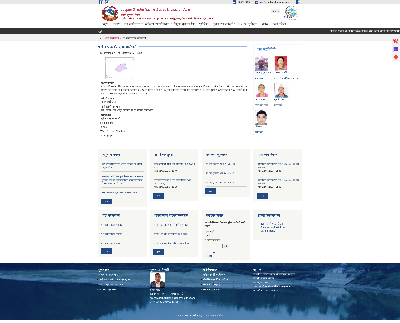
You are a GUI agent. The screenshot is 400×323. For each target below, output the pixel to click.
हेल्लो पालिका (279, 24)
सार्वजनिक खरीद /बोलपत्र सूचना (114, 279)
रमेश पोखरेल (155, 289)
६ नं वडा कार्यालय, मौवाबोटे (111, 224)
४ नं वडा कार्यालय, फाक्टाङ (111, 243)
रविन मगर (260, 126)
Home (101, 38)
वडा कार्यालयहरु (132, 24)
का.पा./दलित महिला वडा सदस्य (286, 78)
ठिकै (208, 235)
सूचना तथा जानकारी (223, 24)
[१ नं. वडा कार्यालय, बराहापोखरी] (118, 67)
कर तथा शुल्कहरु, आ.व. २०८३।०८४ (220, 164)
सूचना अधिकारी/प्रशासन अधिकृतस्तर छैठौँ (167, 293)
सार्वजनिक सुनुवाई (211, 284)
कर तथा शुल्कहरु (107, 289)
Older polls (210, 252)
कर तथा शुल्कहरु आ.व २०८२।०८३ (220, 173)
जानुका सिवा (261, 99)
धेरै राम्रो (210, 231)
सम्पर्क (265, 24)
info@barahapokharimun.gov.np (275, 286)
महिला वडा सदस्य (261, 105)
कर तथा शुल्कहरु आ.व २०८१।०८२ (220, 182)
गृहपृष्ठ (105, 24)
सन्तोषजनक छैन (213, 240)
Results (208, 256)
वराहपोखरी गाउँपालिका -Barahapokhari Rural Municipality (273, 227)
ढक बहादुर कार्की (263, 72)
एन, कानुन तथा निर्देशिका (111, 284)
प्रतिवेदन (203, 24)
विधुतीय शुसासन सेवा (184, 24)
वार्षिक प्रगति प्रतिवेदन (214, 274)
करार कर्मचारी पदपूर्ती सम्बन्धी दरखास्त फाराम (119, 192)
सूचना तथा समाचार (108, 274)
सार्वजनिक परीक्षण (211, 289)
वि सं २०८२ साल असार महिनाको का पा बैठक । (172, 224)
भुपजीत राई (279, 99)
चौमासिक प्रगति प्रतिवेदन (215, 279)
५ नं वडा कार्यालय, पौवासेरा (111, 234)
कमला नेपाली (280, 72)
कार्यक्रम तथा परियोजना (157, 24)
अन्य (106, 201)
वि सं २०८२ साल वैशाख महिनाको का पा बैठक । (172, 243)
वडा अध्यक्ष (259, 78)
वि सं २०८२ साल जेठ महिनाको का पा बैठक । (171, 234)
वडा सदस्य (278, 105)
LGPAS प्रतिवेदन (247, 24)
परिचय (116, 24)
